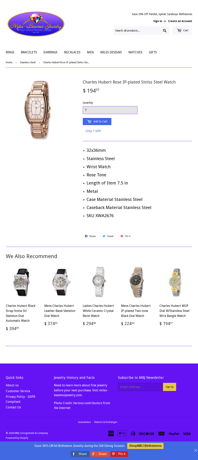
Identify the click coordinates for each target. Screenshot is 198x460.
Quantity (88, 102)
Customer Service (18, 391)
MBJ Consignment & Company (31, 433)
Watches (135, 52)
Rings (10, 52)
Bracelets (29, 52)
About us (12, 385)
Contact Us (13, 407)
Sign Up (170, 387)
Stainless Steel (28, 62)
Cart (185, 30)
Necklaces (72, 52)
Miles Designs (111, 52)
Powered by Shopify (17, 437)
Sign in (157, 21)
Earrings (50, 52)
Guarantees (84, 422)
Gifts (153, 52)
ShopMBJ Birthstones (145, 445)
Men (90, 52)
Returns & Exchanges (105, 422)
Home (9, 62)
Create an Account (180, 21)
